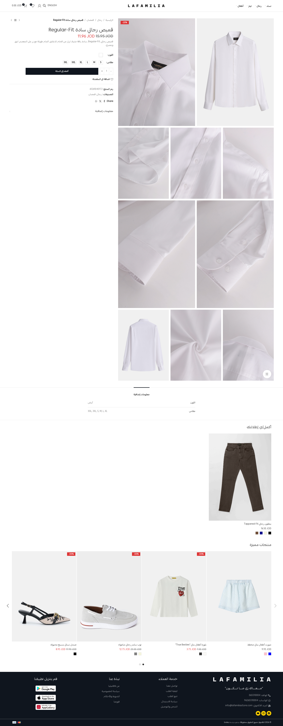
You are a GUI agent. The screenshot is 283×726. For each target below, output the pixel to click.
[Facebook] (269, 713)
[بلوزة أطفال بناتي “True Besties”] (174, 596)
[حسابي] (39, 5)
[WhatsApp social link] (96, 101)
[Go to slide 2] (140, 664)
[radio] (101, 55)
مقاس (110, 62)
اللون (110, 55)
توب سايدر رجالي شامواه (129, 645)
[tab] (142, 392)
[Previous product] (19, 20)
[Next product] (11, 20)
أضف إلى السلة (62, 71)
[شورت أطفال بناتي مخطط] (239, 596)
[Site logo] (146, 6)
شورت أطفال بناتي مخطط (259, 645)
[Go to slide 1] (143, 664)
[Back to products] (15, 20)
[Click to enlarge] (267, 374)
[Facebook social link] (104, 101)
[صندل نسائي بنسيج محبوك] (44, 596)
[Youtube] (258, 713)
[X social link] (100, 101)
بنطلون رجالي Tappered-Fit (257, 524)
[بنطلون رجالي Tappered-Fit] (240, 477)
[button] (275, 606)
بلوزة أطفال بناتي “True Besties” (190, 645)
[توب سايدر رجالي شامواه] (109, 596)
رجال (99, 20)
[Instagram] (263, 713)
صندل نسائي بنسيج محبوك (63, 645)
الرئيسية (109, 20)
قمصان (90, 20)
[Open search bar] (44, 5)
